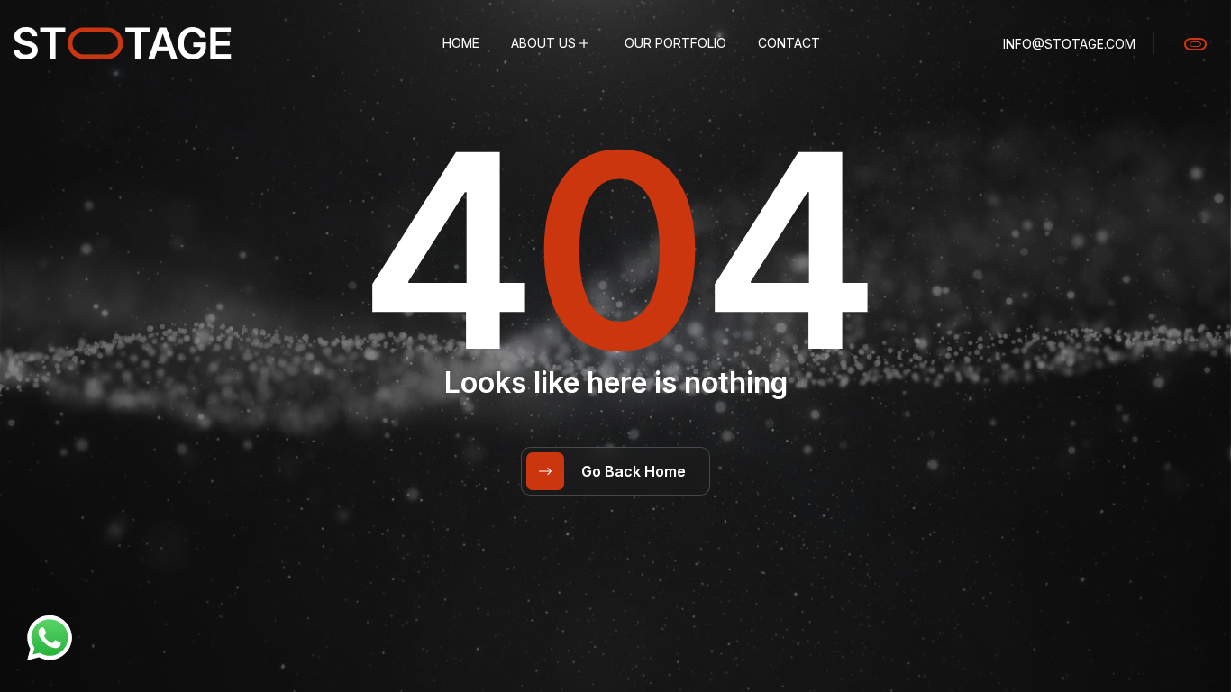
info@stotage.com (1069, 43)
